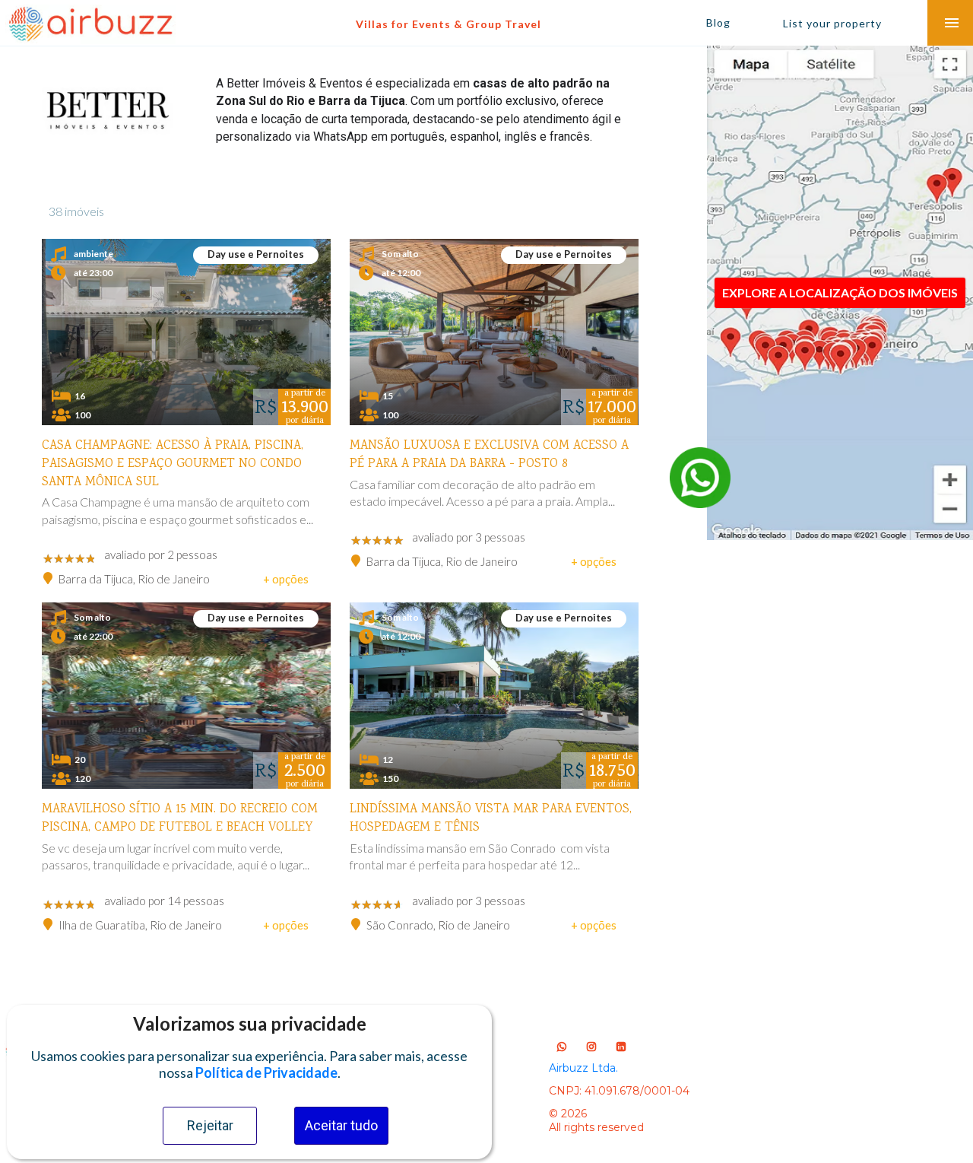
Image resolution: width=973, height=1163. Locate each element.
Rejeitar (210, 1125)
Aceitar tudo (341, 1125)
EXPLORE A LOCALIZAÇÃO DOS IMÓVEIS (840, 292)
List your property (832, 23)
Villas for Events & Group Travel (448, 23)
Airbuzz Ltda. (583, 1068)
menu (952, 23)
